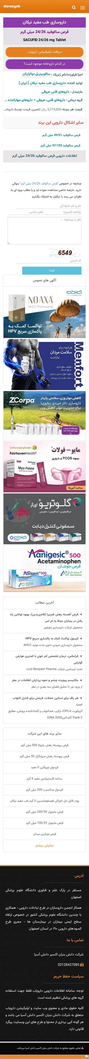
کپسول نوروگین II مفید (44, 767)
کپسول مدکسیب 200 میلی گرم (44, 790)
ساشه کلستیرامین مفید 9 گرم (44, 778)
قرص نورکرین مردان (44, 834)
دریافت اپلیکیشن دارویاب (44, 52)
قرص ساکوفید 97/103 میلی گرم (60, 145)
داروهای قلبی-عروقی (51, 100)
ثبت (52, 270)
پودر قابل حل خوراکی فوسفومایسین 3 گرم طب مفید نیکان (44, 801)
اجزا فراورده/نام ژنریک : (67, 75)
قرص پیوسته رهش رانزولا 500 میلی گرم (44, 745)
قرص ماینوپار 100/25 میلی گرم (44, 823)
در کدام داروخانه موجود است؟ (44, 64)
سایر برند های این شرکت (45, 733)
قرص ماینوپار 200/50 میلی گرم (44, 812)
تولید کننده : (74, 83)
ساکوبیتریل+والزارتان (35, 74)
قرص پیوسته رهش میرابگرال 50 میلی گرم (44, 756)
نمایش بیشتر (44, 845)
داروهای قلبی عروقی (55, 92)
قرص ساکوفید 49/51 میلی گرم (61, 135)
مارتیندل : (76, 91)
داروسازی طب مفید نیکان (44, 22)
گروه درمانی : (74, 100)
